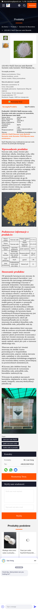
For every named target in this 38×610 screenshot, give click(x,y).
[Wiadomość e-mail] (15, 470)
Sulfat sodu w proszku (10, 447)
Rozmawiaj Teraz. (19, 476)
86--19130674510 (30, 1)
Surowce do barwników (27, 27)
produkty (14, 27)
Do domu (5, 27)
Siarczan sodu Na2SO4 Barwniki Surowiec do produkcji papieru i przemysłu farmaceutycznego (27, 552)
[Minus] (35, 560)
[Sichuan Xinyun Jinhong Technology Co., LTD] (10, 5)
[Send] (35, 606)
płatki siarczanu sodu (10, 443)
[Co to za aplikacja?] (11, 470)
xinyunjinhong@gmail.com (12, 1)
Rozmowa (32, 5)
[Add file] (2, 606)
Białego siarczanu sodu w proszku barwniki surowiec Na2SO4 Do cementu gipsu (9, 552)
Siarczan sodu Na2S (10, 439)
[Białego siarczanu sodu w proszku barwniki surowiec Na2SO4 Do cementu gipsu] (10, 540)
